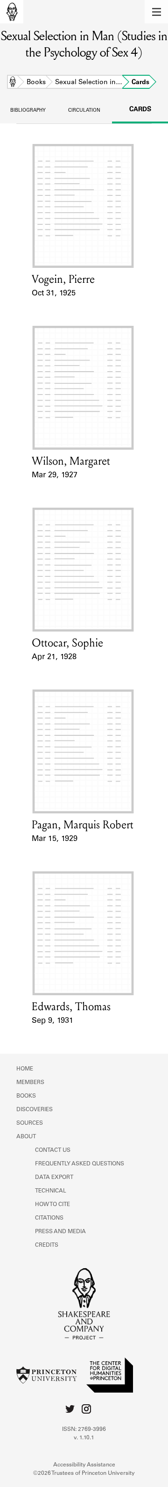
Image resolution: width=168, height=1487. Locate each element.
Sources (29, 1123)
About (26, 1137)
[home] (11, 11)
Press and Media (60, 1232)
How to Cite (52, 1204)
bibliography (28, 110)
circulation (84, 110)
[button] (156, 11)
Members (30, 1082)
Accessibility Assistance (84, 1465)
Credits (46, 1245)
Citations (49, 1218)
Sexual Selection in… (88, 82)
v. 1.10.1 (84, 1438)
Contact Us (52, 1150)
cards (140, 110)
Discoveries (34, 1110)
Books (36, 82)
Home (12, 82)
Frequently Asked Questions (79, 1164)
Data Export (54, 1177)
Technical (50, 1191)
